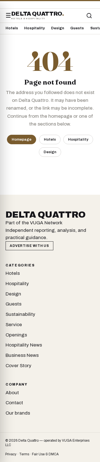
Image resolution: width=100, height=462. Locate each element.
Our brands (18, 413)
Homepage (21, 139)
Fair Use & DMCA (45, 454)
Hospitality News (24, 345)
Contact (14, 402)
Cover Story (18, 365)
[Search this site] (89, 15)
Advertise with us (29, 246)
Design (57, 28)
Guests (77, 28)
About (12, 392)
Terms (24, 454)
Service (14, 324)
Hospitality (34, 28)
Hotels (12, 28)
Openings (16, 335)
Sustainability (20, 314)
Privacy (10, 454)
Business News (22, 355)
